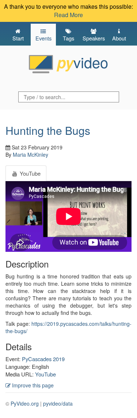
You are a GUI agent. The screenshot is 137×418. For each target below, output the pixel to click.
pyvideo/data (58, 403)
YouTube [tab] (29, 173)
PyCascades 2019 (43, 359)
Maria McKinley (30, 154)
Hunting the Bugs (47, 130)
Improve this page (32, 385)
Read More (68, 15)
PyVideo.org (25, 403)
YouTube (45, 374)
